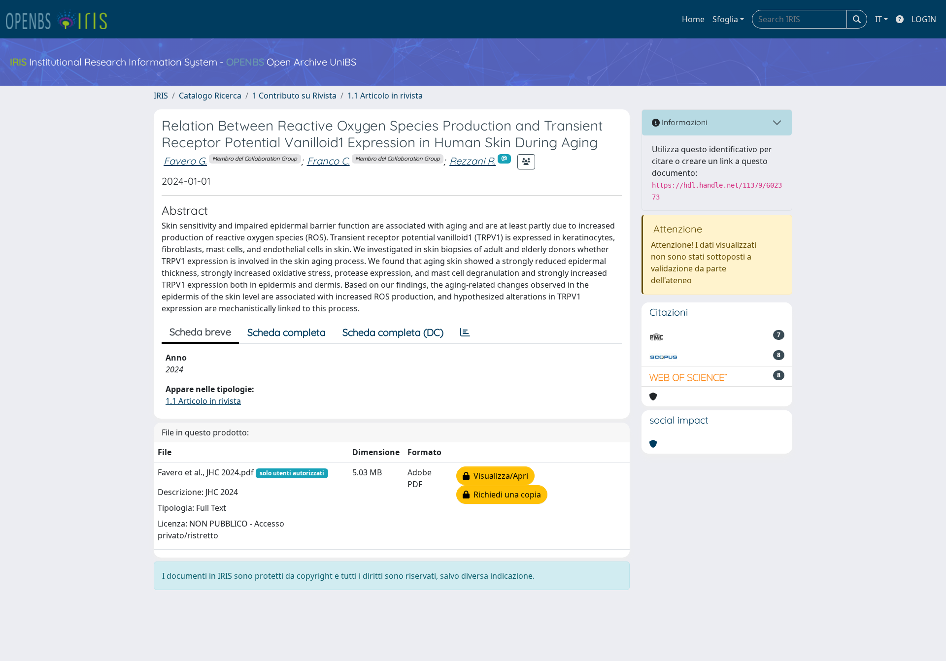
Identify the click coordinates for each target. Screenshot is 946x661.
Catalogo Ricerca (210, 95)
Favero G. (185, 161)
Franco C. (328, 161)
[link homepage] (60, 19)
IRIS (161, 95)
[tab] (465, 332)
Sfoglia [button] (725, 19)
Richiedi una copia (505, 494)
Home (693, 19)
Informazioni (683, 122)
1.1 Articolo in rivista (385, 95)
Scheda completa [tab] (286, 332)
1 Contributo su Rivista (294, 95)
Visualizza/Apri (499, 475)
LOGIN (924, 19)
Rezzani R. (472, 161)
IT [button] (878, 19)
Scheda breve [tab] (200, 332)
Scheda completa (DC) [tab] (392, 332)
